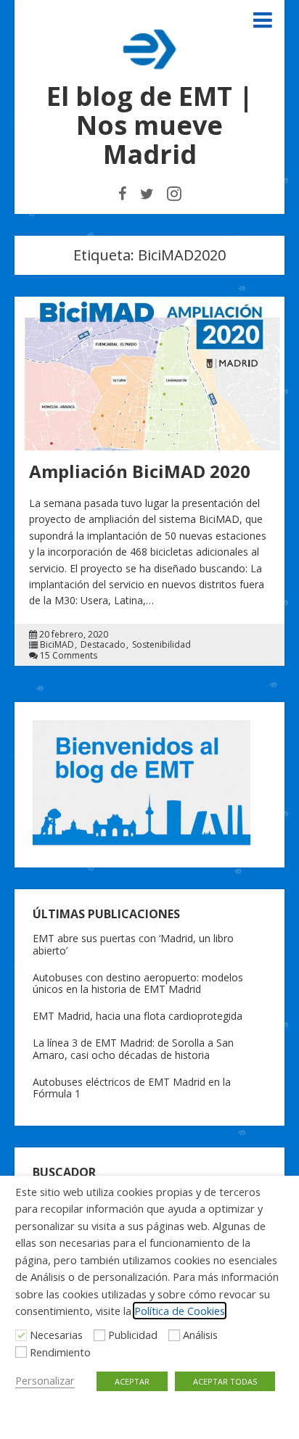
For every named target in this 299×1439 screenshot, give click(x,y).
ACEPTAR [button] (132, 1381)
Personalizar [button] (45, 1380)
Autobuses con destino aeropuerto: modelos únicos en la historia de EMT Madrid (138, 983)
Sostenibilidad (161, 645)
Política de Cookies (179, 1310)
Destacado (103, 645)
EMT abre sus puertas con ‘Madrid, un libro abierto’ (133, 944)
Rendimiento (60, 1352)
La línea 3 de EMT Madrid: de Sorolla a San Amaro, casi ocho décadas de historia (133, 1049)
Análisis (200, 1334)
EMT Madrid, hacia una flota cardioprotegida (137, 1016)
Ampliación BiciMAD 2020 (139, 471)
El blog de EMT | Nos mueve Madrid (149, 125)
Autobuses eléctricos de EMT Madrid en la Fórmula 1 (132, 1088)
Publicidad (132, 1334)
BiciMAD (57, 645)
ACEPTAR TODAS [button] (225, 1381)
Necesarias (56, 1334)
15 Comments (68, 656)
